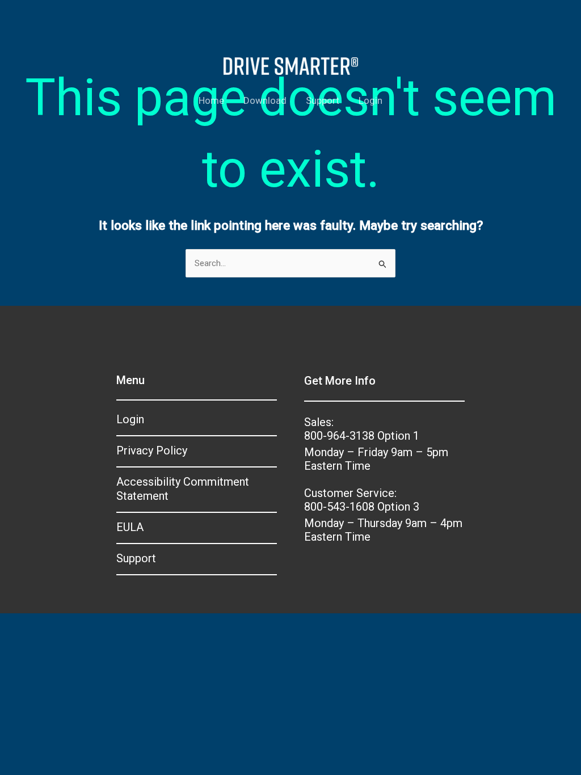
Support (322, 100)
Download (265, 100)
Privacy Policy (151, 450)
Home (211, 100)
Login (370, 100)
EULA (130, 527)
